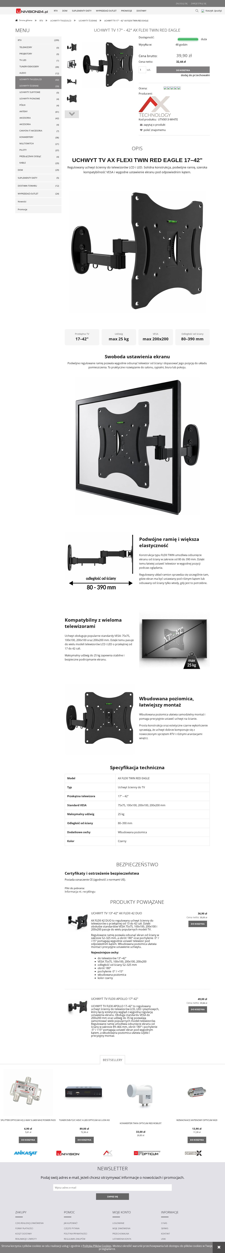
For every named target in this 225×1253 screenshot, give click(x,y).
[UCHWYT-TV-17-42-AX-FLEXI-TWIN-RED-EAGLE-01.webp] (72, 47)
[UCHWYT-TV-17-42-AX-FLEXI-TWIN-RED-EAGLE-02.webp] (72, 64)
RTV (20, 40)
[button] (152, 125)
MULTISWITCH (26, 143)
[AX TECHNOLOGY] (155, 106)
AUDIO (22, 72)
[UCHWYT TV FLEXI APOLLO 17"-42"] (77, 1007)
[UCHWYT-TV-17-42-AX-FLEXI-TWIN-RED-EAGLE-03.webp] (72, 81)
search (197, 10)
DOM (20, 169)
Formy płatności (24, 1228)
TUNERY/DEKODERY (29, 66)
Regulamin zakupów (74, 1239)
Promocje (22, 209)
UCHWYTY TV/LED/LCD (30, 79)
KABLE (22, 162)
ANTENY (23, 111)
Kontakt (165, 1233)
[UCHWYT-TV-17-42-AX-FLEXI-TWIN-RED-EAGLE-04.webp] (72, 98)
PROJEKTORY (25, 53)
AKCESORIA (25, 117)
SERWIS (164, 1228)
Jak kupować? (70, 1223)
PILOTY (23, 149)
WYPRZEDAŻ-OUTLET (28, 193)
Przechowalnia (120, 1233)
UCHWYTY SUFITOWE (29, 92)
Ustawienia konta (121, 1239)
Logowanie (118, 1223)
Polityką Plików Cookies (97, 1246)
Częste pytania (71, 1228)
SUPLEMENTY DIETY (27, 177)
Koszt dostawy (23, 1233)
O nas (164, 1223)
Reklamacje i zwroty (26, 1239)
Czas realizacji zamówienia (29, 1223)
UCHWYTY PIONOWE (29, 98)
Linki (163, 1239)
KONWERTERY (26, 137)
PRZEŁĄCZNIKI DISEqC (30, 156)
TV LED (22, 60)
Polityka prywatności (75, 1233)
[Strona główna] (32, 10)
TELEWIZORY (25, 47)
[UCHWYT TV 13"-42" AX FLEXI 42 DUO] (77, 922)
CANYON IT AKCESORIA (30, 130)
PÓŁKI (22, 104)
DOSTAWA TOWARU (27, 185)
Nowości (22, 201)
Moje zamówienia (121, 1228)
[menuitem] (56, 10)
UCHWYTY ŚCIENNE (29, 85)
